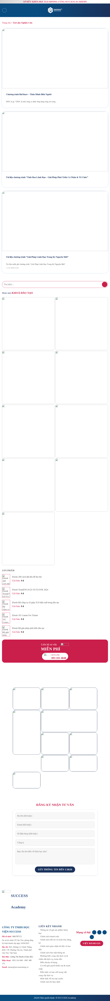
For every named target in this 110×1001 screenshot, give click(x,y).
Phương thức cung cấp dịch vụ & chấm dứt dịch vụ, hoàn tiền (53, 957)
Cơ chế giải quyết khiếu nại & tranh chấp (54, 967)
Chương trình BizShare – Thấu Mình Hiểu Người (28, 94)
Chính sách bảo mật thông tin (52, 953)
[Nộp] (104, 284)
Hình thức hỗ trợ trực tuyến (51, 978)
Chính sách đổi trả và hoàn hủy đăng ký (55, 941)
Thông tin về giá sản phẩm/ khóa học (53, 931)
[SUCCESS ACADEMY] (55, 10)
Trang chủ (6, 23)
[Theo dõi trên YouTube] (91, 937)
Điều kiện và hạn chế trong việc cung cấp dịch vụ (53, 973)
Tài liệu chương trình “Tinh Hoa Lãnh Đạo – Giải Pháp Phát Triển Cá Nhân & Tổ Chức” (47, 177)
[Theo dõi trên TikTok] (104, 932)
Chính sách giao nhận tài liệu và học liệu (55, 947)
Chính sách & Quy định (50, 982)
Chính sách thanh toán (49, 936)
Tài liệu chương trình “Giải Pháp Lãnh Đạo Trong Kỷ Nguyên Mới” (37, 257)
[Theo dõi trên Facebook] (94, 932)
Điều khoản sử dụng (48, 962)
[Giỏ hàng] (106, 10)
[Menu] (4, 10)
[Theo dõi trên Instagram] (99, 932)
